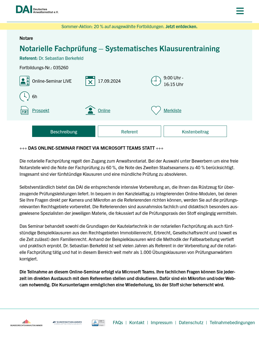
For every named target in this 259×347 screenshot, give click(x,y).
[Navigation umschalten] (240, 11)
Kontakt (136, 322)
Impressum (161, 322)
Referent (129, 131)
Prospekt (40, 110)
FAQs (118, 322)
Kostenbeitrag (195, 131)
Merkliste (172, 110)
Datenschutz (191, 322)
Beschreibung (63, 131)
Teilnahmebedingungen (232, 322)
